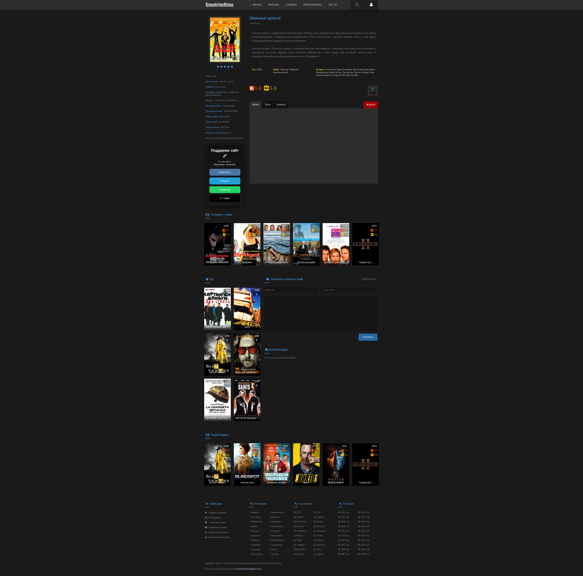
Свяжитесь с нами (217, 527)
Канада (320, 522)
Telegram (225, 181)
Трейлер (281, 105)
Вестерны (256, 517)
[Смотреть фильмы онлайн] (219, 5)
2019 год (345, 526)
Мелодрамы (276, 536)
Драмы (254, 526)
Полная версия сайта (219, 537)
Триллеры (256, 550)
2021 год (345, 522)
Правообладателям (218, 532)
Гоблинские (256, 522)
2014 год (365, 536)
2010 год (365, 545)
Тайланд (321, 545)
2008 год (365, 550)
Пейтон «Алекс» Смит (364, 73)
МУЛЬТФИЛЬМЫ (313, 5)
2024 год (365, 513)
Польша (300, 554)
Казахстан (302, 522)
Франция (321, 531)
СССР (299, 513)
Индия (300, 536)
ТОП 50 (332, 5)
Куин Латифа (352, 75)
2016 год (365, 531)
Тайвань (301, 545)
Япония (320, 540)
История (255, 531)
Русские (274, 554)
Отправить (368, 337)
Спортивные (277, 545)
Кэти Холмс (330, 70)
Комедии (275, 531)
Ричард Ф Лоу (338, 75)
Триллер (284, 70)
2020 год (365, 522)
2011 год (345, 545)
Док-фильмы (277, 526)
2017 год (345, 531)
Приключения (277, 540)
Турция (320, 554)
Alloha (255, 105)
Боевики (255, 513)
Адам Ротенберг (344, 70)
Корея (299, 540)
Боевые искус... (278, 513)
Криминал (256, 536)
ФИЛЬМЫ (273, 5)
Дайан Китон (335, 73)
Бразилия (301, 550)
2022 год (365, 517)
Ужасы (274, 550)
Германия (301, 531)
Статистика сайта (216, 523)
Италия (300, 526)
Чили (319, 550)
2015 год (345, 536)
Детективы (276, 522)
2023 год (345, 517)
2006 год (365, 554)
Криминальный (280, 73)
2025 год (345, 513)
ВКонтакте (224, 172)
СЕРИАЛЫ (291, 5)
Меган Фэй (358, 70)
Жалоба (370, 105)
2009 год (345, 550)
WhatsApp (225, 189)
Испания (321, 526)
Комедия (294, 70)
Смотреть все (368, 279)
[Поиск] (357, 5)
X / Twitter (225, 198)
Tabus (267, 105)
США (319, 513)
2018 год (365, 526)
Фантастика (257, 554)
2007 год (345, 554)
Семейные (256, 545)
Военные (275, 517)
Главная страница (217, 513)
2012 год (365, 540)
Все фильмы (214, 518)
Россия (300, 517)
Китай (319, 536)
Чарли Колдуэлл (323, 75)
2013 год (345, 540)
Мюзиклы (255, 540)
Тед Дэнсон (347, 73)
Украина (320, 517)
